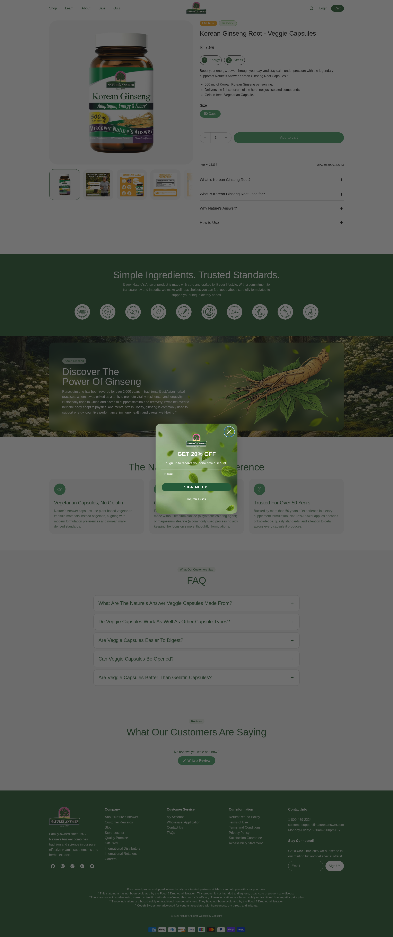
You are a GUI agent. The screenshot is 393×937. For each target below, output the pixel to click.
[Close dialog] (229, 432)
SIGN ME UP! (196, 487)
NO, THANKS (196, 499)
